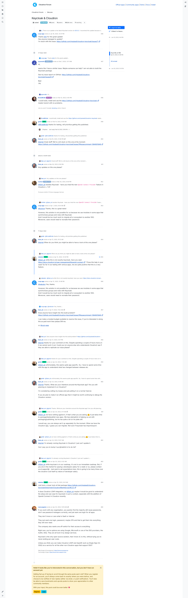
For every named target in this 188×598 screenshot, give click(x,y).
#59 (102, 362)
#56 (102, 281)
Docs (148, 5)
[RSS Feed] (84, 22)
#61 (102, 412)
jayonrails (41, 61)
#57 (102, 310)
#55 (102, 257)
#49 (102, 121)
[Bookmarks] (2, 18)
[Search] (2, 22)
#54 (102, 239)
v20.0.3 (76, 30)
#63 (102, 461)
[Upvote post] (99, 46)
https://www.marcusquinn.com (57, 552)
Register (37, 592)
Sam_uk (40, 139)
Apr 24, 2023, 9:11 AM (59, 412)
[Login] (185, 2)
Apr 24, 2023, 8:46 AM (56, 381)
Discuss (44, 22)
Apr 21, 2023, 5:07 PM (56, 340)
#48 (102, 97)
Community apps (132, 5)
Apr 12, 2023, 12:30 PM (61, 257)
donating (54, 108)
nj (41, 30)
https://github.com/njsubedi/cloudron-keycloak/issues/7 (77, 41)
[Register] (185, 6)
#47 (102, 61)
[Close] (100, 568)
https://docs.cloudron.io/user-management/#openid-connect (60, 262)
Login (44, 592)
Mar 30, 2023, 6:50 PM (56, 164)
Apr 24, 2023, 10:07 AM (56, 440)
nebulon (40, 257)
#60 (102, 381)
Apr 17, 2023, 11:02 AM (56, 310)
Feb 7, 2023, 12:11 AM (65, 61)
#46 (102, 34)
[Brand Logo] (35, 4)
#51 (102, 164)
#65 (102, 507)
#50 (102, 139)
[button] (2, 591)
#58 (102, 340)
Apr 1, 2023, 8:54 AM (56, 205)
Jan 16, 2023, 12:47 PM (57, 34)
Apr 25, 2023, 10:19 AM (60, 507)
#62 (102, 440)
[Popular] (2, 14)
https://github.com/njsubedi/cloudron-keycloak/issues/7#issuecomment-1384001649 (69, 144)
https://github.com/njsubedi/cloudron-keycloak (79, 101)
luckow (40, 181)
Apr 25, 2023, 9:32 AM (60, 461)
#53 (102, 205)
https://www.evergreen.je (61, 550)
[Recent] (2, 6)
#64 (102, 482)
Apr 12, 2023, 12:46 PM (57, 281)
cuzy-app (41, 34)
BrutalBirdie (42, 97)
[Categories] (2, 2)
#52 (102, 181)
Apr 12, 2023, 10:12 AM (56, 239)
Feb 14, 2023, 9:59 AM (59, 121)
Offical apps (120, 5)
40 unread (114, 61)
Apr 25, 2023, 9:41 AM (61, 482)
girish (40, 121)
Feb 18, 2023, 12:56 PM (56, 139)
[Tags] (2, 10)
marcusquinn (42, 507)
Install (153, 5)
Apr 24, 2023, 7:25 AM (60, 362)
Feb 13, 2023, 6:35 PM (65, 97)
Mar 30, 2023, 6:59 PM (64, 181)
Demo (142, 5)
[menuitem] (185, 2)
